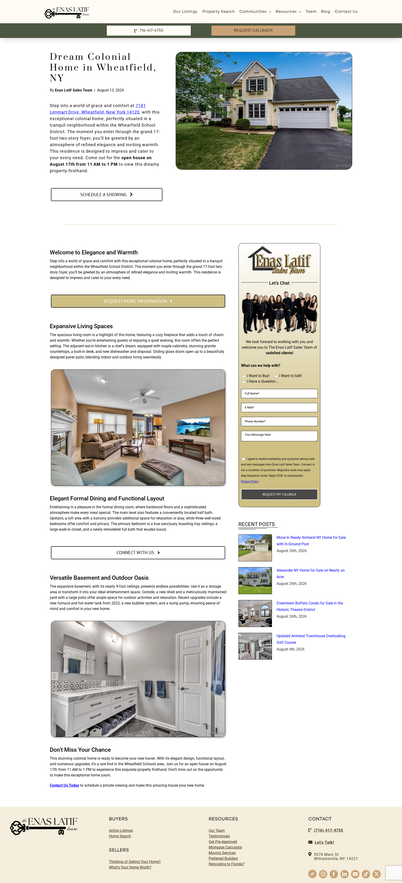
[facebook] (334, 874)
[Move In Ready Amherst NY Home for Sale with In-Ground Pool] (255, 548)
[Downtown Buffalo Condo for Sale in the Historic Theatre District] (255, 613)
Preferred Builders (223, 858)
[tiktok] (366, 874)
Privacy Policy (250, 481)
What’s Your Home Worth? (130, 867)
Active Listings (121, 830)
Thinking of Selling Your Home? (135, 861)
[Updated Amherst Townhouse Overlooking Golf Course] (255, 646)
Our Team (217, 830)
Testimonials (219, 836)
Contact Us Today (64, 785)
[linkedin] (344, 874)
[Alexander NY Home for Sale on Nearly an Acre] (255, 580)
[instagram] (323, 874)
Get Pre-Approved (223, 841)
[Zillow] (312, 874)
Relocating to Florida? (227, 864)
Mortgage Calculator (225, 847)
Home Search (120, 836)
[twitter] (376, 874)
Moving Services (222, 853)
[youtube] (355, 874)
